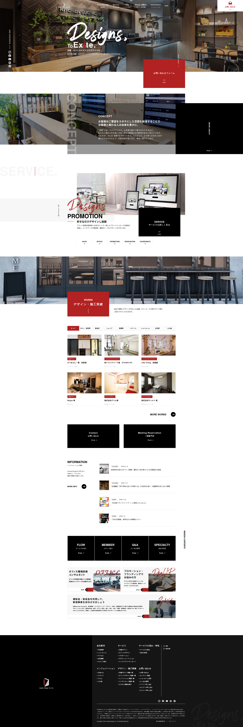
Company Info (103, 6)
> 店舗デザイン (123, 649)
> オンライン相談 (144, 675)
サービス (122, 646)
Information (156, 6)
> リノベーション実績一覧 (126, 678)
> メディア (100, 675)
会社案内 (101, 646)
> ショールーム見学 (145, 678)
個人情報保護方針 (160, 721)
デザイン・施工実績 (127, 668)
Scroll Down (179, 59)
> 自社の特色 (143, 652)
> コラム (99, 678)
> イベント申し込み (145, 684)
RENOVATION (130, 241)
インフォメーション (106, 668)
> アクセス (100, 655)
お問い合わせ (93, 436)
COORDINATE (145, 241)
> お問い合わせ (144, 672)
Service (116, 6)
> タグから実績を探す (125, 684)
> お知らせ (100, 672)
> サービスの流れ (144, 649)
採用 (167, 646)
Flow (127, 6)
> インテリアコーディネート (127, 661)
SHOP (84, 241)
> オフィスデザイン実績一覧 (127, 675)
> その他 (99, 681)
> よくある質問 (144, 681)
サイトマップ (172, 721)
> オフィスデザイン (124, 652)
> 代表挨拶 (100, 649)
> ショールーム (102, 652)
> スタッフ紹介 (102, 661)
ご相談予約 (149, 436)
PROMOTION (115, 241)
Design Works (141, 6)
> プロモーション (123, 655)
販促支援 (168, 648)
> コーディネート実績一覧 (126, 681)
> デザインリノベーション (126, 658)
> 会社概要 (100, 658)
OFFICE (100, 241)
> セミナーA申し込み (145, 687)
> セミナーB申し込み (145, 690)
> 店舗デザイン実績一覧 (125, 672)
